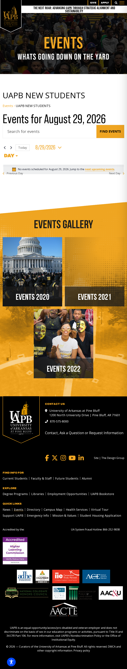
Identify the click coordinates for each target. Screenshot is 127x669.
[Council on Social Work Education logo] (59, 593)
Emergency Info (38, 515)
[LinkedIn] (81, 458)
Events (8, 106)
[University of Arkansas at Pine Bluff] (10, 16)
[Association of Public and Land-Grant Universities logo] (82, 593)
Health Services (77, 509)
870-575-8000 (59, 421)
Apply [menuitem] (105, 2)
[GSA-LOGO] (65, 576)
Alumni (87, 478)
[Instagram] (63, 458)
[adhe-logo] (25, 576)
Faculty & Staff (41, 478)
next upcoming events (99, 169)
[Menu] (121, 2)
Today (22, 148)
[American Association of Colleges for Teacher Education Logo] (63, 609)
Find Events (110, 131)
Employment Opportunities (67, 493)
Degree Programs (15, 493)
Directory (33, 509)
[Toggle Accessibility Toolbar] (11, 662)
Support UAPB (13, 515)
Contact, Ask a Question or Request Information (84, 433)
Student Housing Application (100, 515)
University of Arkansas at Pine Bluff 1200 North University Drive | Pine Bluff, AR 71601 (84, 413)
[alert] (63, 169)
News (6, 509)
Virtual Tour (99, 509)
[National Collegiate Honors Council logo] (26, 593)
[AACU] (111, 593)
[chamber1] (42, 576)
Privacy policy (81, 650)
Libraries (37, 493)
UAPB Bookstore (102, 493)
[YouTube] (72, 458)
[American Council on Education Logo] (96, 576)
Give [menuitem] (93, 2)
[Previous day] (5, 148)
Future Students (66, 478)
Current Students (15, 478)
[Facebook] (47, 458)
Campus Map (53, 509)
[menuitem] (14, 478)
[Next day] (11, 148)
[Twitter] (55, 458)
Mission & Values (64, 515)
